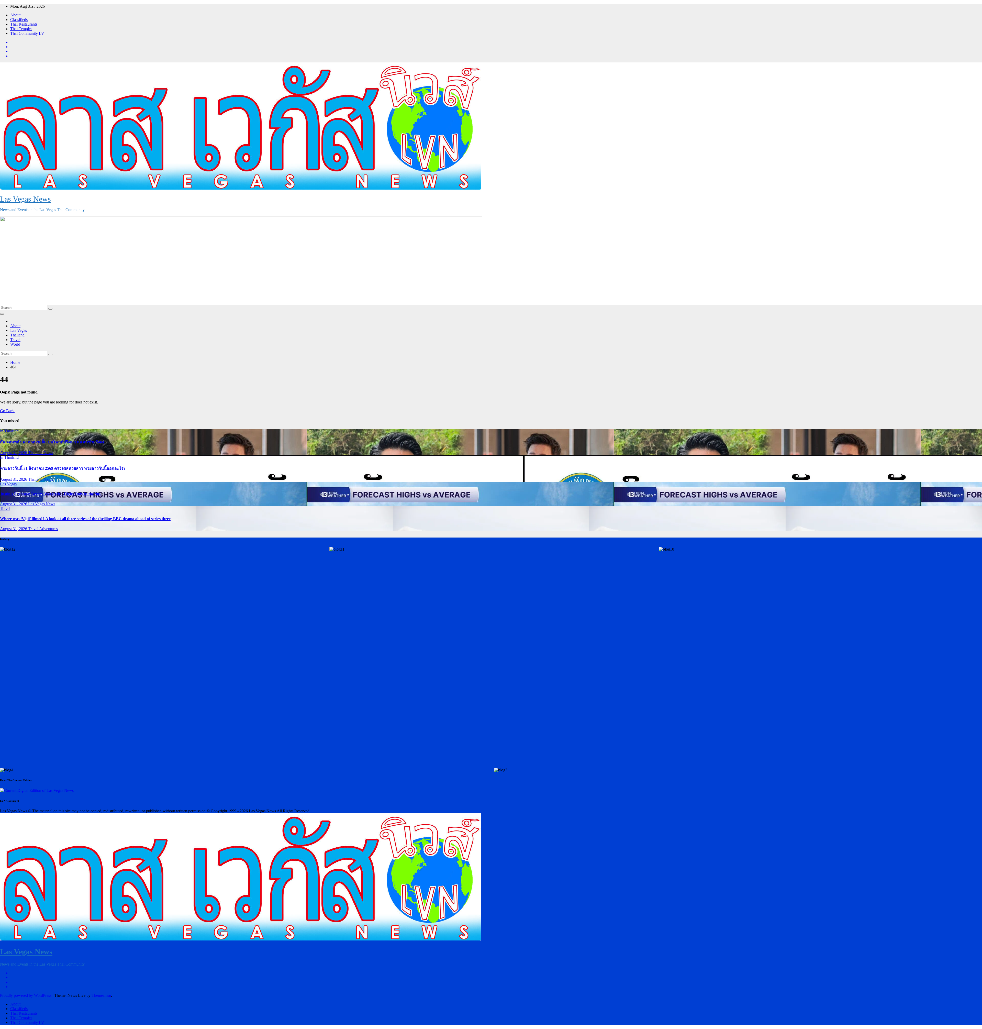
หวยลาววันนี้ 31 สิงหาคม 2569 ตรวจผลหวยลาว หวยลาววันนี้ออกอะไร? (63, 468)
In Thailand (9, 431)
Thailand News (40, 453)
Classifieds (19, 19)
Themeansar (101, 995)
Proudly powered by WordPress (26, 995)
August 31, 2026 (14, 453)
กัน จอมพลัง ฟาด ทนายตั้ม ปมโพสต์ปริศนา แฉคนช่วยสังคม (53, 442)
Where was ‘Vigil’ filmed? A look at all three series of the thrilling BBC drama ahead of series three (85, 519)
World (15, 344)
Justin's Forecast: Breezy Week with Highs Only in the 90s (50, 494)
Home (15, 362)
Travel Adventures (43, 529)
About (15, 15)
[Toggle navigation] (2, 314)
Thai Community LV (27, 33)
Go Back (7, 411)
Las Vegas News (25, 199)
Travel (15, 339)
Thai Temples (21, 29)
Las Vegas (18, 330)
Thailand (17, 335)
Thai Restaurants (23, 24)
